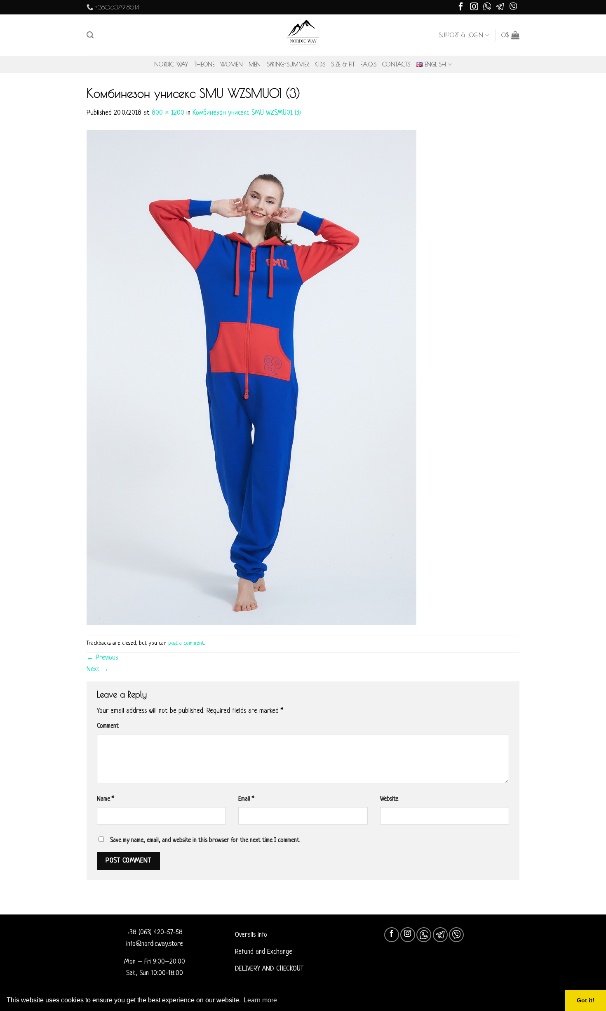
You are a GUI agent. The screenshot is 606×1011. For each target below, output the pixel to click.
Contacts (396, 64)
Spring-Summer (288, 64)
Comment (108, 726)
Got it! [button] (585, 1000)
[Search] (90, 35)
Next (98, 669)
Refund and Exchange (263, 952)
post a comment (186, 643)
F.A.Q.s (368, 64)
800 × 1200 (168, 113)
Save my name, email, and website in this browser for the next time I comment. (205, 840)
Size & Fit (343, 64)
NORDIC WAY (171, 64)
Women (231, 64)
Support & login (461, 35)
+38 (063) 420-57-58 (155, 932)
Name (105, 799)
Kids (320, 64)
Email (246, 799)
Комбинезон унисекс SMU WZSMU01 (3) (247, 113)
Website (389, 799)
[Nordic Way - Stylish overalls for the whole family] (303, 35)
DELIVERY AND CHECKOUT (269, 969)
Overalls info (251, 935)
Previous (102, 658)
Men (255, 64)
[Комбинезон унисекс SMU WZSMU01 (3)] (251, 377)
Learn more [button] (260, 1000)
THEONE (204, 64)
